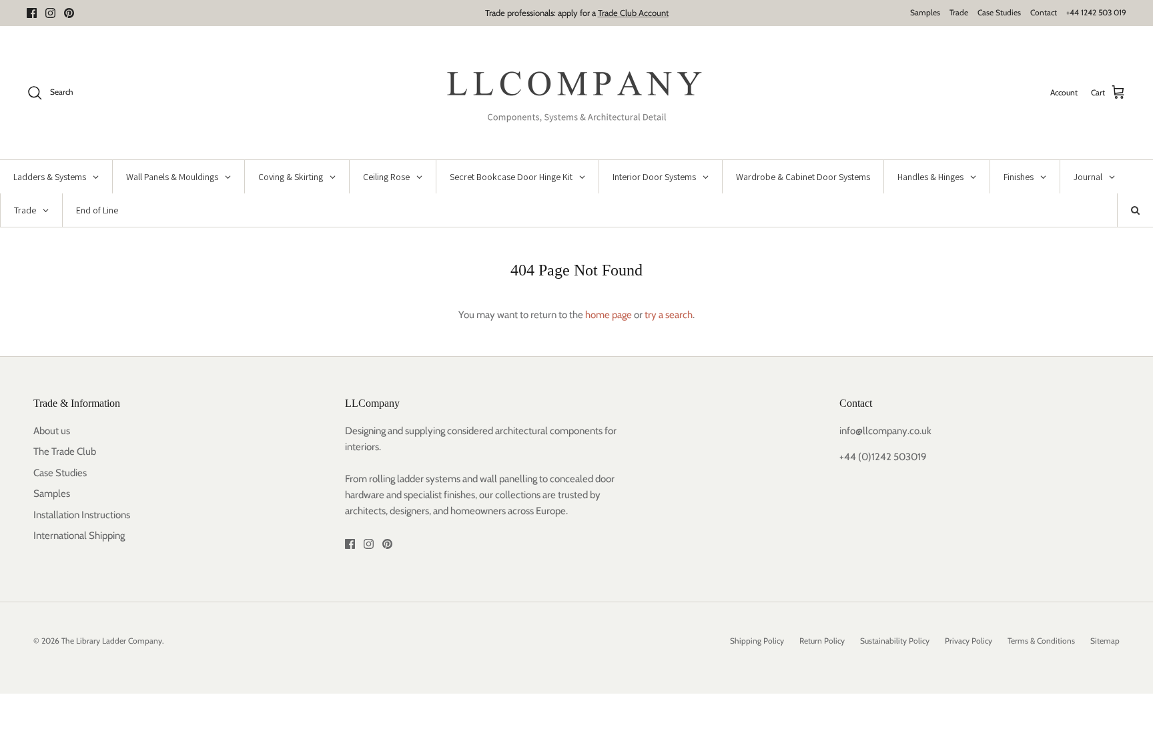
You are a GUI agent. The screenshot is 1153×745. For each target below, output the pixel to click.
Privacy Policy (968, 641)
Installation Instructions (81, 515)
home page (608, 315)
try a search (669, 315)
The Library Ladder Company (111, 641)
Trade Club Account (633, 12)
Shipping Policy (757, 641)
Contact (1043, 12)
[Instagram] (50, 13)
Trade (958, 12)
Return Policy (822, 641)
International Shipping (79, 536)
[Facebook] (32, 13)
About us (51, 431)
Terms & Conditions (1041, 641)
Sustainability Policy (894, 641)
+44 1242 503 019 (1096, 12)
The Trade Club (64, 452)
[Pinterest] (69, 13)
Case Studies (999, 12)
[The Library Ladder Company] (576, 92)
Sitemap (1105, 641)
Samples (925, 12)
